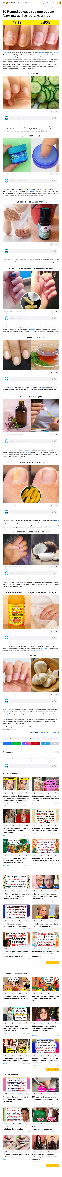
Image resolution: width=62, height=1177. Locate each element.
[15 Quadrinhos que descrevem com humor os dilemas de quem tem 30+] (45, 984)
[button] (11, 738)
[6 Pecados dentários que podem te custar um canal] (16, 1142)
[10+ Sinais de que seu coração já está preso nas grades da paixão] (16, 984)
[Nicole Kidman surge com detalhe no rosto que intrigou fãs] (45, 912)
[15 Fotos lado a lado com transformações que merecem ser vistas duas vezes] (16, 1014)
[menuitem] (20, 3)
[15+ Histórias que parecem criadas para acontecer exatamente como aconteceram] (45, 939)
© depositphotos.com (7, 173)
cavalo (42, 52)
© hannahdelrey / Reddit (8, 372)
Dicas (4, 835)
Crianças (5, 901)
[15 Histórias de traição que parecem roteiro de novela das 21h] (45, 846)
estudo (33, 191)
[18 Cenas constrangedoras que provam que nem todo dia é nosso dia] (45, 1085)
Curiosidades (6, 865)
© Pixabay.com (14, 111)
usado (10, 709)
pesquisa (55, 52)
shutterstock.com (44, 732)
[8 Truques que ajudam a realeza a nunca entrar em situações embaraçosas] (16, 816)
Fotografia (34, 1035)
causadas (14, 57)
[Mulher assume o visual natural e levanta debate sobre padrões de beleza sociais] (45, 882)
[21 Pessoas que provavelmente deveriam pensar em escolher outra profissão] (45, 784)
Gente (33, 803)
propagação (7, 714)
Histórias (34, 833)
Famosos (34, 928)
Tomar (43, 387)
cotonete (39, 650)
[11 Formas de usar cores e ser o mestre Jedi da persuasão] (45, 1115)
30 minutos (44, 648)
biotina (57, 520)
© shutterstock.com (7, 111)
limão (39, 327)
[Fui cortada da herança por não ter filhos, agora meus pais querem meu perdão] (16, 1085)
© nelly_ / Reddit (6, 566)
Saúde (4, 7)
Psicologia (5, 1001)
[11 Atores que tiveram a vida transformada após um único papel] (16, 1046)
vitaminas (25, 129)
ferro (5, 131)
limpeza (32, 329)
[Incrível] (10, 3)
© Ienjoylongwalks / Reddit (8, 311)
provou (28, 452)
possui (12, 387)
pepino (5, 129)
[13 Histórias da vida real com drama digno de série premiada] (16, 912)
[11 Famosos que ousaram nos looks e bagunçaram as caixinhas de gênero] (45, 1142)
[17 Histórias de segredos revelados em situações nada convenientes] (45, 816)
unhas (6, 52)
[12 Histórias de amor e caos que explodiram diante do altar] (16, 1115)
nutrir (16, 582)
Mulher (4, 805)
